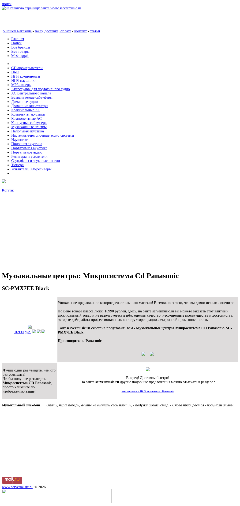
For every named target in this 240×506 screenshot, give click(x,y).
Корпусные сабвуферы (29, 123)
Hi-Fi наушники (24, 80)
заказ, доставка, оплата (53, 31)
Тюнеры (17, 165)
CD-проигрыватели (27, 68)
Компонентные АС (26, 118)
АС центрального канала (31, 93)
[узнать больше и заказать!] (34, 332)
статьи (95, 31)
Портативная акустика (29, 148)
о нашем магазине (17, 31)
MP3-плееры (21, 85)
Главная (17, 39)
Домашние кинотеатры (29, 106)
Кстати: (8, 190)
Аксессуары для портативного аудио (40, 89)
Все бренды (20, 47)
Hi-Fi (15, 72)
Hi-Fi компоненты (25, 76)
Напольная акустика (27, 131)
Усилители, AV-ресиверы (31, 169)
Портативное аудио (26, 152)
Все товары (20, 51)
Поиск (16, 43)
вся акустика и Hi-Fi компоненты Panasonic (148, 391)
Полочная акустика (26, 144)
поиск (6, 4)
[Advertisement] (120, 233)
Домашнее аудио (24, 102)
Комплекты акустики (28, 114)
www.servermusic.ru (17, 487)
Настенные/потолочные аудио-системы (42, 135)
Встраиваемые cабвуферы (31, 97)
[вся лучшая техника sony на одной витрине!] (4, 182)
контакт (80, 31)
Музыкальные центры (29, 127)
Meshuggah (20, 56)
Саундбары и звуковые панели (35, 161)
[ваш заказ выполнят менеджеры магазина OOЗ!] (148, 370)
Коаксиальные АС (25, 110)
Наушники (19, 140)
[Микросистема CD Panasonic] (30, 327)
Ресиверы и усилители (29, 156)
